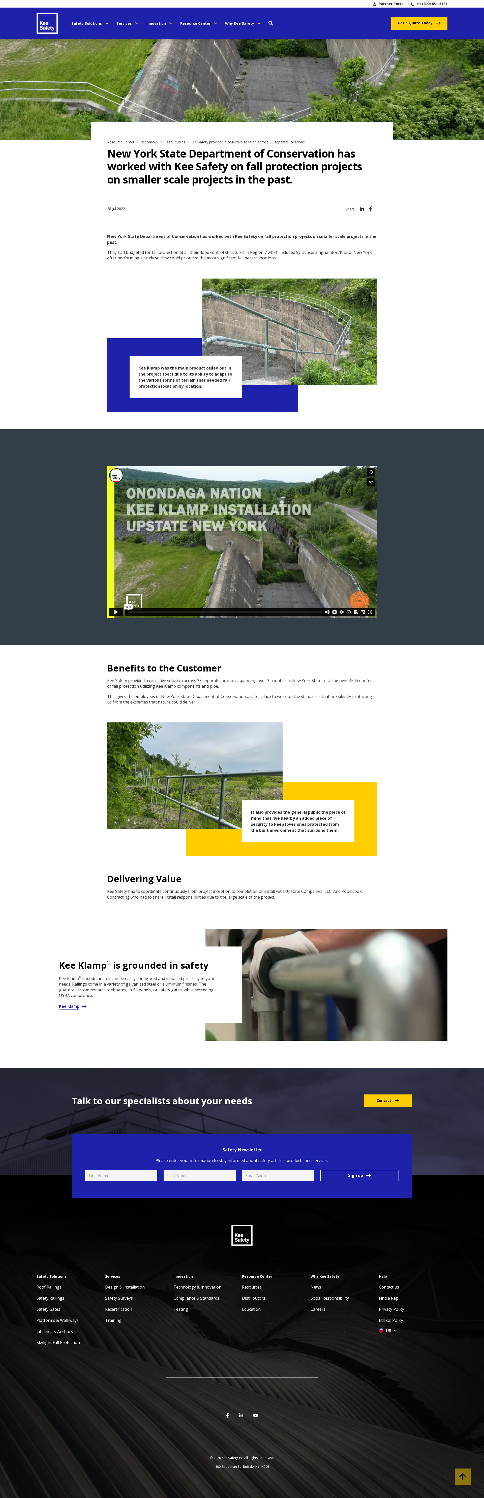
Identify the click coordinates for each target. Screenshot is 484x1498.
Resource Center (195, 23)
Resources (150, 142)
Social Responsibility (330, 1298)
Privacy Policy (391, 1309)
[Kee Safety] (49, 23)
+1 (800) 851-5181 (432, 3)
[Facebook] (370, 211)
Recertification (118, 1309)
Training (113, 1320)
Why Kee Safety (239, 23)
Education (251, 1309)
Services (124, 23)
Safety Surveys (119, 1298)
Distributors (253, 1298)
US (388, 1330)
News (316, 1287)
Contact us (389, 1287)
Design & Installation (125, 1287)
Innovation (156, 23)
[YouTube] (255, 1415)
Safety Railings (50, 1298)
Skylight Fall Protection (58, 1342)
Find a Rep (388, 1298)
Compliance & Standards (196, 1298)
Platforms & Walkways (58, 1320)
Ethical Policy (391, 1320)
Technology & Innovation (197, 1287)
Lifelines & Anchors (55, 1331)
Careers (318, 1309)
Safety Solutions (86, 23)
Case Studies (175, 142)
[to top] (463, 1477)
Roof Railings (49, 1287)
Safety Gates (48, 1309)
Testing (180, 1309)
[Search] (271, 23)
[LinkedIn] (362, 211)
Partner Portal (392, 3)
